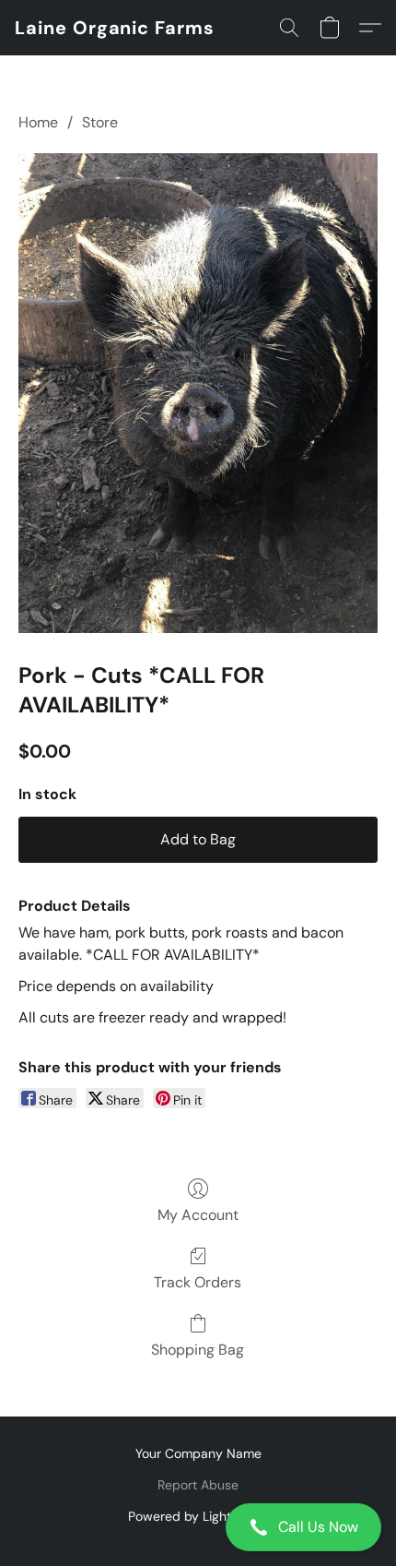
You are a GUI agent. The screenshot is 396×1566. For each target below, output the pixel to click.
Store (100, 122)
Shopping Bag (197, 1349)
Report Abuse (198, 1484)
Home (38, 122)
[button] (198, 1527)
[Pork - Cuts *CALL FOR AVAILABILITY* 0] (198, 393)
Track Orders (197, 1282)
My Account (198, 1215)
